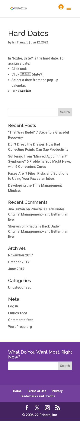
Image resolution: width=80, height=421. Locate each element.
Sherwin (14, 226)
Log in (13, 306)
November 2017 (20, 255)
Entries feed (17, 313)
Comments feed (20, 320)
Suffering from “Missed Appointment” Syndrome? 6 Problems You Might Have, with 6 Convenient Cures (39, 161)
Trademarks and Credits (37, 396)
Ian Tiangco (20, 42)
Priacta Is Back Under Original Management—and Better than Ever (38, 214)
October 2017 (18, 262)
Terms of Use (36, 391)
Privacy (57, 391)
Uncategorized (19, 288)
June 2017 (16, 269)
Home (17, 391)
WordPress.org (20, 327)
